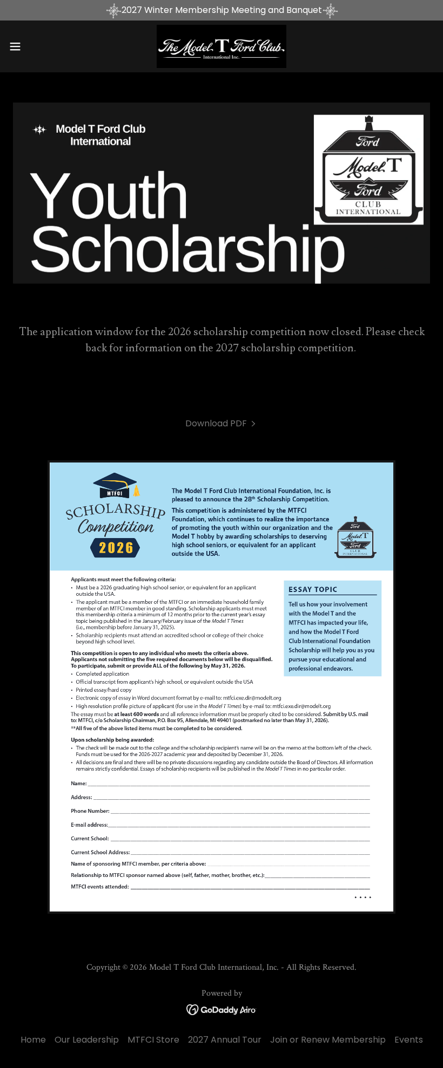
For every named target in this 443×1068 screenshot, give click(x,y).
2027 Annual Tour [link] (224, 1039)
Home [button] (33, 1039)
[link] (221, 46)
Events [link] (408, 1039)
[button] (37, 46)
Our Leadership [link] (87, 1039)
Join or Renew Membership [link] (328, 1039)
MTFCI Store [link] (153, 1039)
